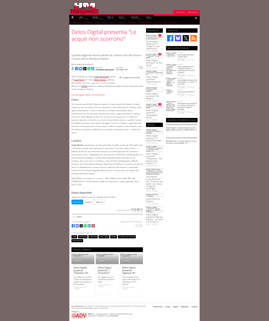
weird (165, 23)
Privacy (167, 307)
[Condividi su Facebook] (77, 68)
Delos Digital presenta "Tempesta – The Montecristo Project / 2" (154, 158)
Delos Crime (173, 23)
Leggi (182, 59)
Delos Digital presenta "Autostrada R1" (153, 79)
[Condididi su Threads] (85, 68)
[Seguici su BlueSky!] (178, 38)
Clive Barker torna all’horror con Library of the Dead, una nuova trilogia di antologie (154, 182)
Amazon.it (88, 202)
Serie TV (111, 17)
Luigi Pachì (113, 23)
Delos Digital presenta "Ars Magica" (152, 96)
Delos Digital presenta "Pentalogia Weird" (152, 114)
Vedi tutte (193, 120)
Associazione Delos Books (84, 308)
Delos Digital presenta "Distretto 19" (81, 270)
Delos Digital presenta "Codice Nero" (186, 56)
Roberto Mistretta (145, 23)
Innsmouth (122, 23)
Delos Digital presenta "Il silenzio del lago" (154, 138)
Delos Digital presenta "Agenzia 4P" (129, 270)
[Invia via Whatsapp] (89, 68)
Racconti (136, 17)
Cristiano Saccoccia (105, 69)
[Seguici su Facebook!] (170, 38)
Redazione (184, 307)
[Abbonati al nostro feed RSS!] (193, 38)
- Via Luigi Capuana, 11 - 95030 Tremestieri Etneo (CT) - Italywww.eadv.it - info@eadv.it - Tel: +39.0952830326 (110, 315)
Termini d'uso (157, 307)
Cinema (97, 17)
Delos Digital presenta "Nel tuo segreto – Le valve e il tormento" (154, 218)
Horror (97, 23)
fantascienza (132, 23)
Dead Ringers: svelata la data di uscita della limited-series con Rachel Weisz (180, 129)
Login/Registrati (192, 12)
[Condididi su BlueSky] (81, 68)
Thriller (104, 23)
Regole (175, 307)
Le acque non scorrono (131, 77)
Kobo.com (99, 202)
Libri (83, 17)
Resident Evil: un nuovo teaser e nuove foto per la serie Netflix (181, 142)
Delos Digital (88, 23)
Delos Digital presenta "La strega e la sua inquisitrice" (153, 45)
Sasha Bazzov (77, 241)
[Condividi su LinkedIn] (93, 68)
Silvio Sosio (157, 23)
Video (149, 17)
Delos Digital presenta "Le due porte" (154, 62)
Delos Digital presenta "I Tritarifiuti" (104, 270)
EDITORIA (77, 261)
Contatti (194, 307)
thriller (85, 86)
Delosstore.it (77, 202)
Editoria (79, 217)
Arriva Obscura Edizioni (153, 200)
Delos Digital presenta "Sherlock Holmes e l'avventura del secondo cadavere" (186, 69)
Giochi (123, 17)
